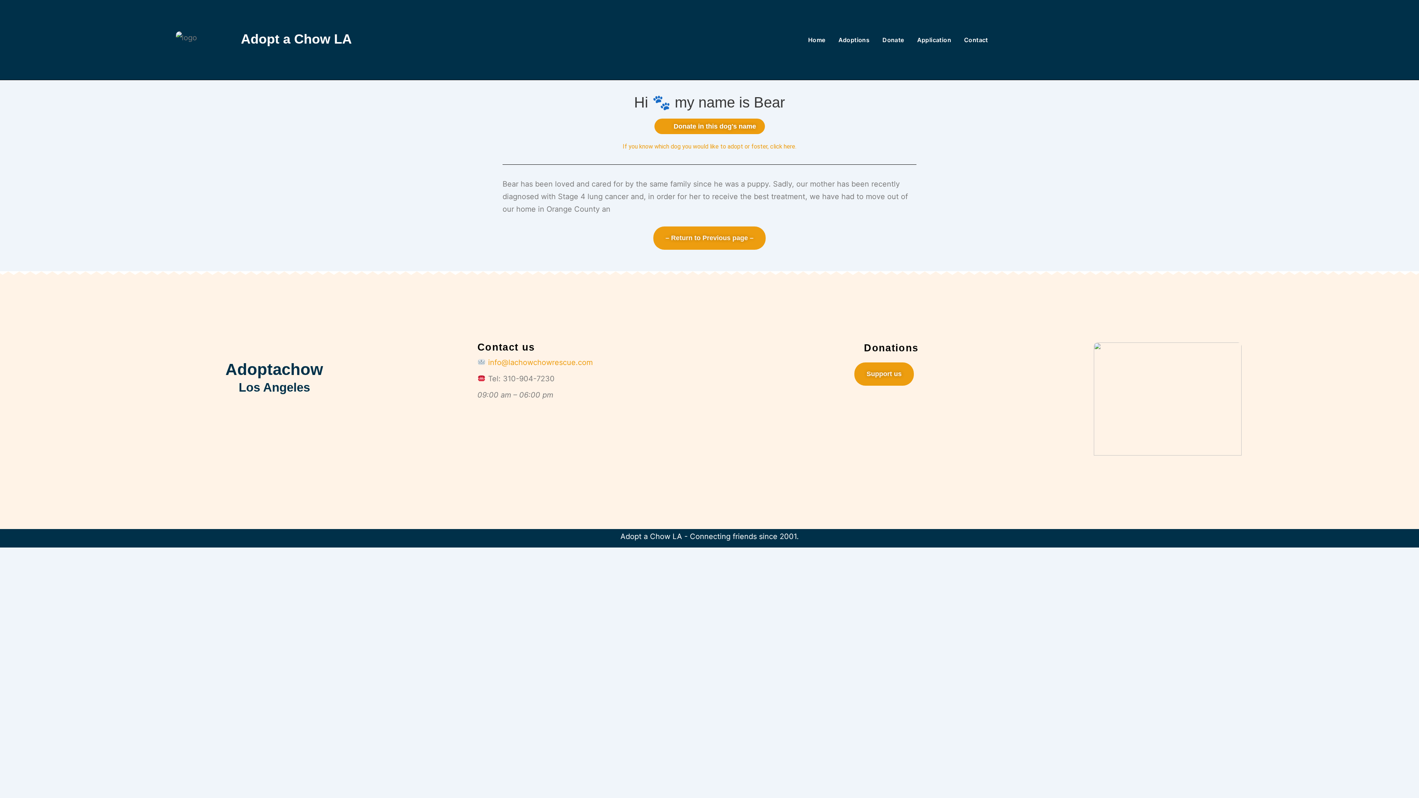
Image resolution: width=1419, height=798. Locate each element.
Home (817, 40)
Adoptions (854, 40)
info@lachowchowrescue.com (540, 362)
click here (782, 146)
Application (934, 40)
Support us (884, 374)
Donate (893, 40)
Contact (976, 40)
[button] (709, 126)
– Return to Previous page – (709, 238)
